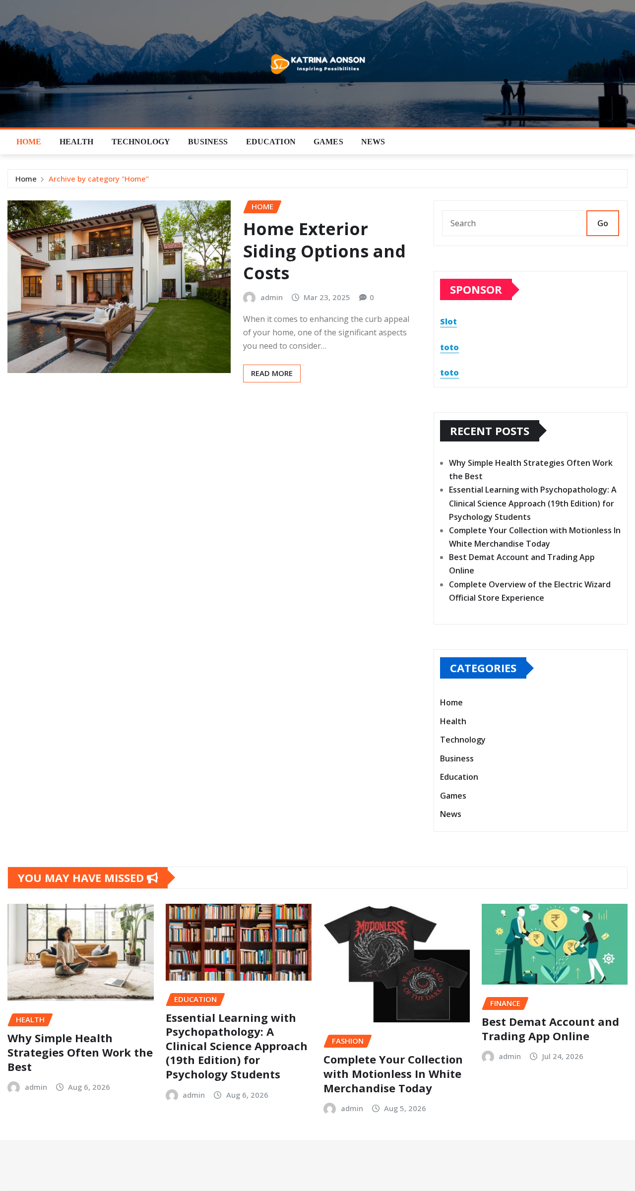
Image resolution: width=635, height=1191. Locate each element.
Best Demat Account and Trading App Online (550, 1028)
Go (602, 223)
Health (77, 141)
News (373, 141)
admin (271, 297)
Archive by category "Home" (99, 179)
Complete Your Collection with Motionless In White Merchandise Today (393, 1073)
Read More (272, 373)
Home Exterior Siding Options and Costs (324, 250)
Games (328, 141)
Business (208, 141)
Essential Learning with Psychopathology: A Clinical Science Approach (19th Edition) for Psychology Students (533, 503)
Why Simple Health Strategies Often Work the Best (80, 1051)
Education (271, 141)
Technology (141, 141)
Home (29, 141)
